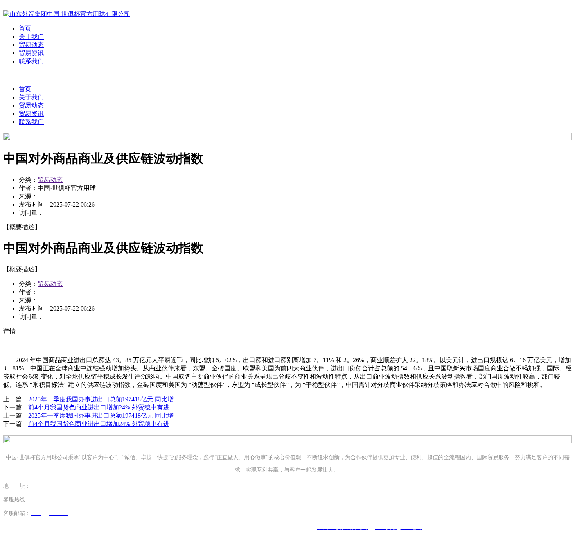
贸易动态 (31, 44)
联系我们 (31, 61)
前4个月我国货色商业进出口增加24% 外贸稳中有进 (98, 407)
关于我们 (31, 36)
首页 (25, 28)
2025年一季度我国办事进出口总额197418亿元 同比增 (101, 399)
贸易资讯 (31, 53)
